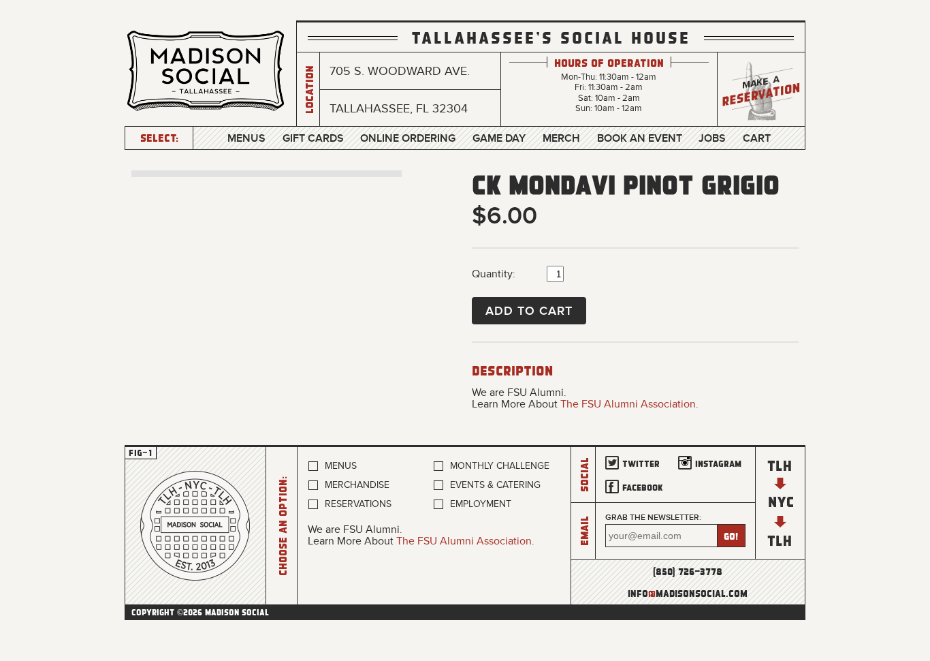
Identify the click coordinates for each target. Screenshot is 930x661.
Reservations (358, 504)
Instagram (718, 463)
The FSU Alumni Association (628, 404)
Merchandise (357, 485)
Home (195, 525)
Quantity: (493, 274)
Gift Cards (313, 138)
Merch (561, 138)
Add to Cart (529, 310)
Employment (480, 504)
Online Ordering (407, 138)
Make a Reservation (761, 89)
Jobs (712, 138)
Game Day (499, 138)
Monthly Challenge (499, 466)
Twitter (641, 463)
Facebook (642, 486)
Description (512, 370)
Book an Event (639, 138)
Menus (246, 138)
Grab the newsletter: (653, 517)
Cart (757, 138)
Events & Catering (495, 485)
